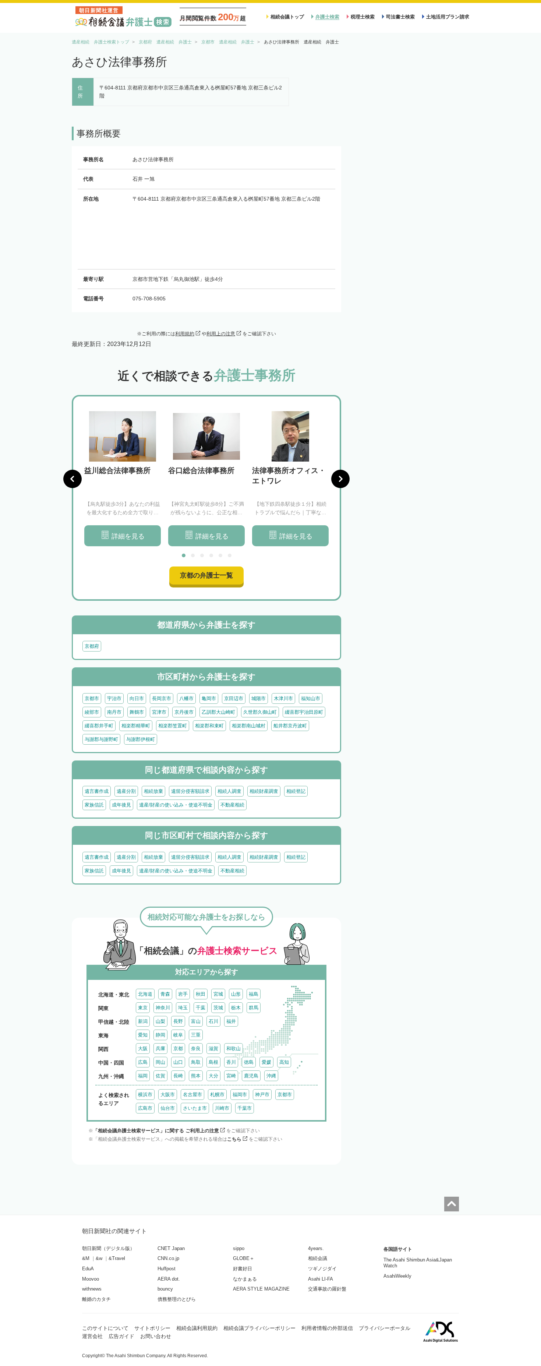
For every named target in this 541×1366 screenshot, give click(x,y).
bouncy (165, 1289)
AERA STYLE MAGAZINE (261, 1289)
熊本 (196, 1076)
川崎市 (222, 1108)
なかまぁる (245, 1279)
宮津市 (159, 712)
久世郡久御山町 (260, 712)
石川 (213, 1021)
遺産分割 (126, 791)
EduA (88, 1268)
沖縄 (271, 1076)
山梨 (160, 1021)
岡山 (160, 1062)
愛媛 (266, 1062)
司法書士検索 (400, 17)
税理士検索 (363, 17)
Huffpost (167, 1268)
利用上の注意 (220, 333)
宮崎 (231, 1076)
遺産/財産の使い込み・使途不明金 (175, 805)
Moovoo (90, 1279)
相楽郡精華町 (135, 725)
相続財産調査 (264, 791)
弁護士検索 (327, 17)
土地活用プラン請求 (447, 17)
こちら (234, 1139)
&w (99, 1258)
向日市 (137, 698)
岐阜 (178, 1035)
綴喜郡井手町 (99, 725)
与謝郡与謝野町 (101, 739)
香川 (231, 1062)
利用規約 (184, 333)
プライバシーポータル (384, 1328)
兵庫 (160, 1048)
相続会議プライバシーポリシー (259, 1328)
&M (85, 1258)
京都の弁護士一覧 (206, 575)
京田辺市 (233, 698)
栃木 (236, 1007)
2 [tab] (193, 555)
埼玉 (183, 1007)
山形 (236, 994)
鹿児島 (251, 1076)
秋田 (200, 994)
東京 (143, 1007)
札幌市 (217, 1094)
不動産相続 (232, 805)
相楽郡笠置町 (172, 725)
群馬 (253, 1007)
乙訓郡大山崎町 (218, 712)
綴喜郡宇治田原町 (304, 712)
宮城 (218, 994)
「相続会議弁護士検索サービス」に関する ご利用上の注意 (156, 1130)
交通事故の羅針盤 (327, 1289)
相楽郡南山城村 (248, 725)
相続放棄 (153, 791)
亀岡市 (209, 698)
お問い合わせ (155, 1336)
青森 (165, 994)
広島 (143, 1062)
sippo (238, 1248)
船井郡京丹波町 (290, 725)
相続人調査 (229, 791)
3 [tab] (202, 555)
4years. (316, 1248)
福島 (253, 994)
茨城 (218, 1007)
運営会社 (92, 1336)
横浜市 (145, 1094)
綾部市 (92, 712)
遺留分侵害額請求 (190, 791)
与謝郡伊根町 (140, 739)
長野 (178, 1021)
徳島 (249, 1062)
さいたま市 (195, 1108)
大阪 (143, 1048)
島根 (213, 1062)
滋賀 (213, 1048)
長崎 (178, 1076)
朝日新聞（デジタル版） (108, 1248)
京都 (178, 1048)
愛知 (143, 1035)
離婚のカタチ (96, 1299)
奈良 (196, 1048)
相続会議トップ (287, 17)
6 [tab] (229, 555)
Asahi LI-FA (320, 1279)
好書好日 (242, 1268)
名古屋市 (192, 1094)
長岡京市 (161, 698)
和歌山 (233, 1048)
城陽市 (258, 698)
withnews (92, 1289)
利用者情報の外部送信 (327, 1328)
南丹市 (114, 712)
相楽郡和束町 (209, 725)
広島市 (145, 1108)
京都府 (92, 646)
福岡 (143, 1076)
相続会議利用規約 (197, 1328)
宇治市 (114, 698)
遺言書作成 (97, 791)
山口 (178, 1062)
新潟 (143, 1021)
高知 (284, 1062)
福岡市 (240, 1094)
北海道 (145, 994)
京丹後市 (184, 712)
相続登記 (295, 791)
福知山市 (310, 698)
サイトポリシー (152, 1328)
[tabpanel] (123, 478)
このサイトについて (105, 1328)
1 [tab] (183, 555)
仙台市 (167, 1108)
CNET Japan (171, 1248)
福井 (231, 1021)
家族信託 (94, 805)
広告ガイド (121, 1336)
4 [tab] (211, 555)
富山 (196, 1021)
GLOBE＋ (243, 1258)
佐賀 (160, 1076)
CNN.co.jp (168, 1258)
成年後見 (121, 805)
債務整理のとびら (177, 1299)
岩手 (183, 994)
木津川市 (283, 698)
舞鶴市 (137, 712)
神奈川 (163, 1007)
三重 (196, 1035)
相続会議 (317, 1258)
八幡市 (186, 698)
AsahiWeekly (397, 1276)
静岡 (160, 1035)
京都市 (92, 698)
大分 (213, 1076)
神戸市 (262, 1094)
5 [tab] (220, 555)
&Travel (117, 1258)
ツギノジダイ (322, 1268)
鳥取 (196, 1062)
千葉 (200, 1007)
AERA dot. (169, 1279)
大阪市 (167, 1094)
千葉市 (244, 1108)
